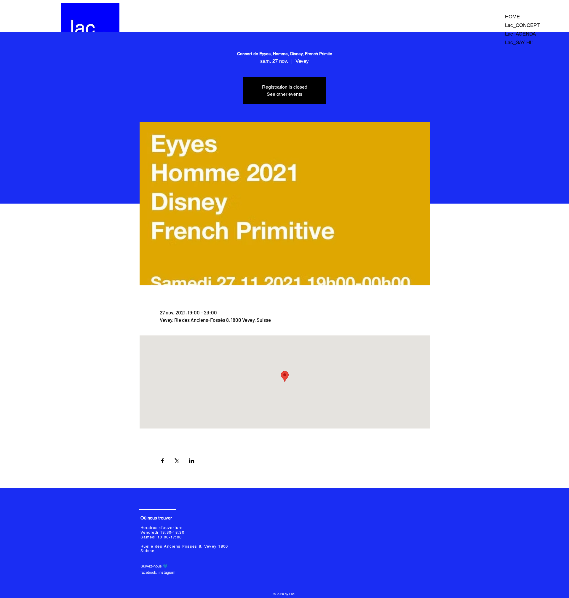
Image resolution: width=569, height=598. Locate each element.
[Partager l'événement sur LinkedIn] (191, 460)
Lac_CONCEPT (522, 25)
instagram (167, 572)
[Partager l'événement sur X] (177, 460)
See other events (284, 94)
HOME (512, 17)
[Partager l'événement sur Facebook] (162, 460)
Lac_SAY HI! (519, 42)
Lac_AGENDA (520, 34)
